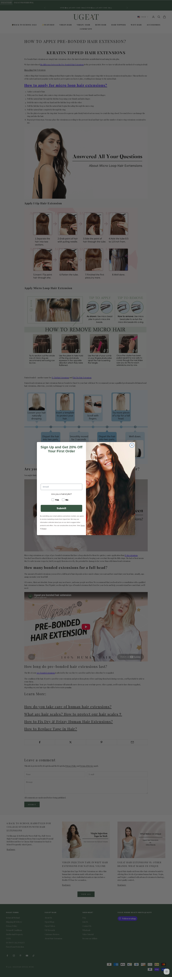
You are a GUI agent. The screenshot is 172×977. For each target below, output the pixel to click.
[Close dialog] (132, 445)
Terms (83, 525)
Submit (61, 508)
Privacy (43, 529)
